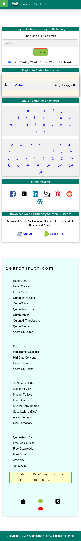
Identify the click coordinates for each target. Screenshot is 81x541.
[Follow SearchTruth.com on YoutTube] (40, 508)
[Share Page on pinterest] (58, 193)
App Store (29, 233)
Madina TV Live (22, 394)
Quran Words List (24, 309)
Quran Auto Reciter (25, 437)
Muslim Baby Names (26, 405)
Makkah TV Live (23, 388)
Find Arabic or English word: (40, 35)
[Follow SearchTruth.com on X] (58, 501)
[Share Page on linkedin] (36, 193)
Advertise (19, 460)
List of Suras (20, 292)
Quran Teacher (22, 326)
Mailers (19, 85)
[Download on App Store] (23, 501)
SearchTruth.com (36, 4)
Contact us (19, 465)
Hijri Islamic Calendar (26, 351)
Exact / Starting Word (24, 62)
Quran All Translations (26, 320)
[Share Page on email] (47, 193)
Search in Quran (23, 331)
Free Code (19, 454)
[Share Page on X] (24, 193)
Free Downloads (23, 448)
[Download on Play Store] (41, 501)
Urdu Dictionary (22, 423)
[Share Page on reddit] (69, 193)
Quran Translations (24, 297)
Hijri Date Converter (25, 357)
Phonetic (68, 62)
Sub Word (50, 62)
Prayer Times (21, 346)
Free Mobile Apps (23, 442)
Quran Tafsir (20, 303)
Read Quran (20, 280)
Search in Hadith (23, 368)
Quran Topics (21, 314)
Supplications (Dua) (25, 411)
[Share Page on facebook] (13, 193)
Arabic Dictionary (23, 417)
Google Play (56, 233)
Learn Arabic (20, 400)
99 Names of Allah (24, 383)
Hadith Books (21, 363)
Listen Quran (21, 286)
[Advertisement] (40, 17)
